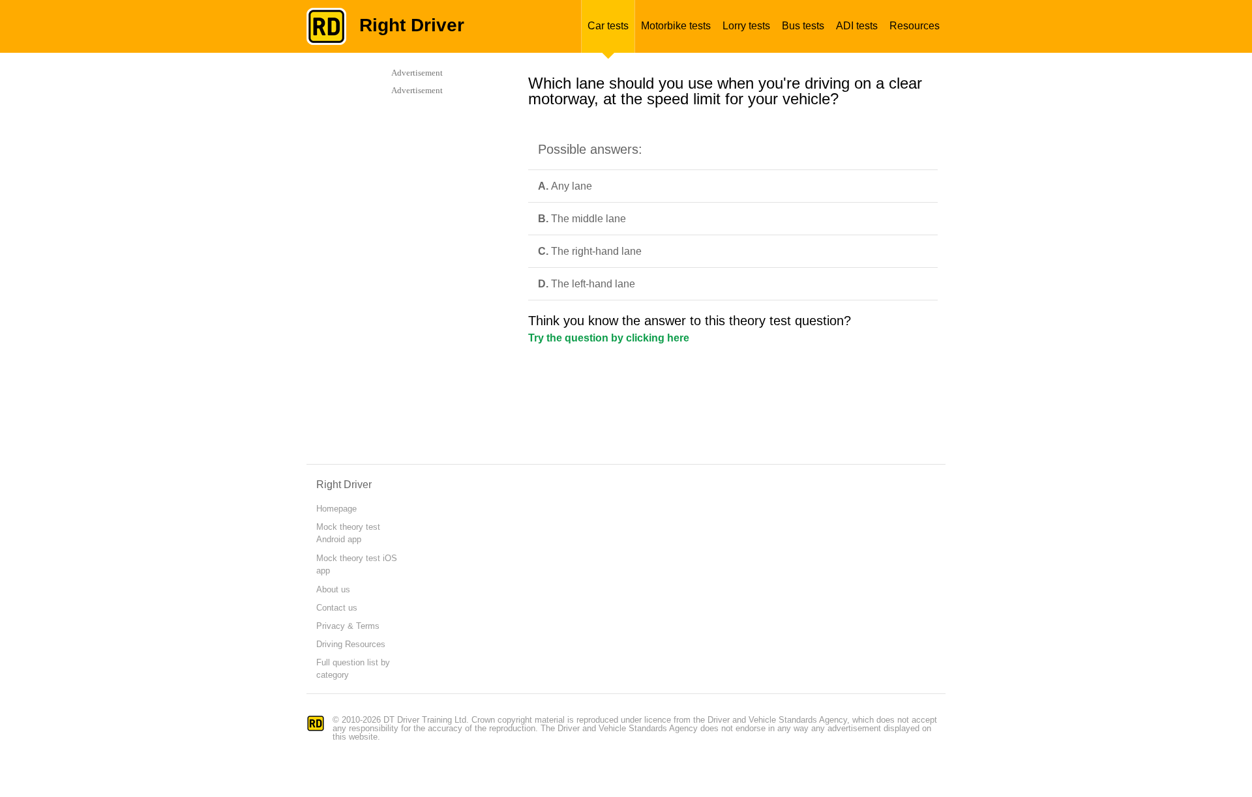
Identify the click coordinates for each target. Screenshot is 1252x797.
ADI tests (857, 25)
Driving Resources (350, 644)
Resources (914, 25)
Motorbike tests (676, 25)
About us (333, 589)
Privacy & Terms (348, 626)
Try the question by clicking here (608, 337)
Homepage (336, 509)
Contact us (336, 608)
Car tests (608, 25)
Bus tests (803, 25)
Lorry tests (746, 25)
